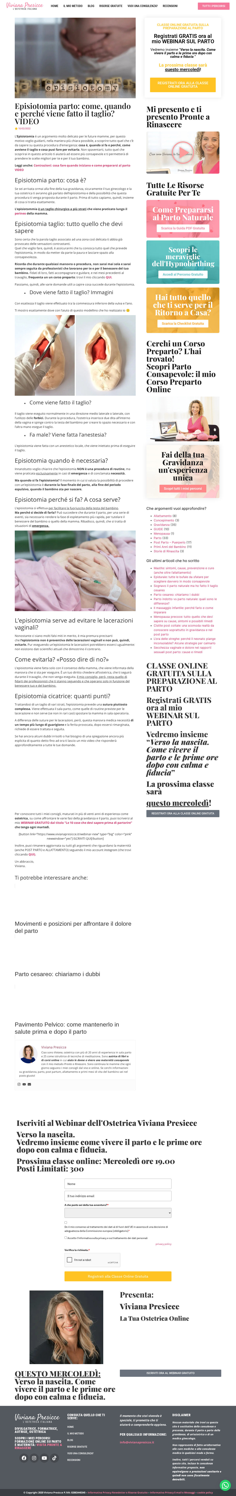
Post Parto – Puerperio (169, 542)
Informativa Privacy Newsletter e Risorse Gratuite (118, 1492)
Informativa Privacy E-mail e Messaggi (172, 1492)
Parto (158, 538)
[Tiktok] (54, 1458)
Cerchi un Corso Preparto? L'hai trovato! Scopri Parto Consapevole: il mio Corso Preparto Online (181, 366)
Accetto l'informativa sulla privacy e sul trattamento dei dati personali (107, 1238)
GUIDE (158, 529)
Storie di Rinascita (166, 551)
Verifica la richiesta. (77, 1250)
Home (54, 6)
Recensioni (170, 6)
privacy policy (163, 1244)
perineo (20, 213)
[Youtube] (24, 1084)
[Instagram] (19, 1084)
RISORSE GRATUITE (110, 6)
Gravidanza (162, 525)
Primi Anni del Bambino (170, 547)
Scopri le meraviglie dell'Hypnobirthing (183, 256)
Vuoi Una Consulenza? (143, 6)
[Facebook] (24, 1458)
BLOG (91, 6)
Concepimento (164, 520)
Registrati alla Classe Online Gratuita (118, 1276)
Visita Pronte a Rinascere (38, 1446)
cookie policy (205, 1492)
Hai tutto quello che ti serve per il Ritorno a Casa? (183, 304)
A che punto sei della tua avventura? (87, 1205)
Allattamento (163, 516)
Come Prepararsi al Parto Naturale (183, 213)
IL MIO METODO (73, 6)
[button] (225, 1485)
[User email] (29, 1084)
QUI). (32, 854)
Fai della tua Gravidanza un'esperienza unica (183, 465)
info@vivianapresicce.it (137, 1442)
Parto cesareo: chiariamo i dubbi (176, 594)
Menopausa (162, 533)
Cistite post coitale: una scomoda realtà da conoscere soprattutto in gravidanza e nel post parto (184, 630)
